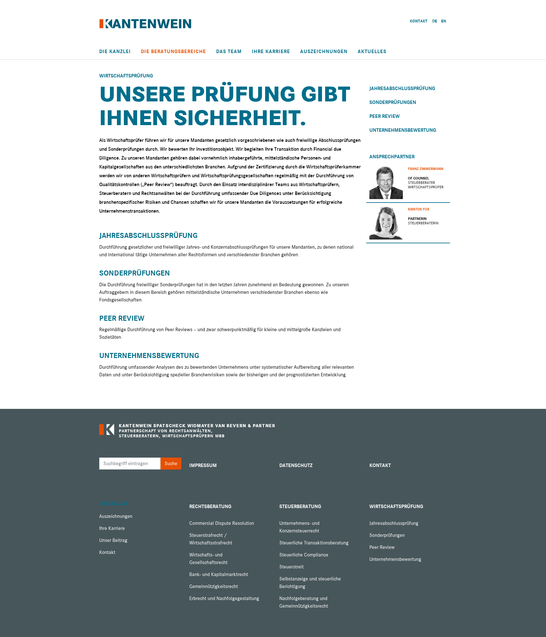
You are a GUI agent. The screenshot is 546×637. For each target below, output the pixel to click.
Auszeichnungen (324, 51)
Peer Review (384, 116)
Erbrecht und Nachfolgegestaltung (224, 598)
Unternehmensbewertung (149, 355)
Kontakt (107, 552)
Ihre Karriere (271, 51)
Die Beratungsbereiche (173, 51)
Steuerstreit (291, 567)
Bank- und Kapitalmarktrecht (218, 574)
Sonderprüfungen (134, 273)
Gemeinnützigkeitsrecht (213, 586)
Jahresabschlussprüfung (148, 235)
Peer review (121, 318)
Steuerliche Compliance (303, 555)
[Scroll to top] (532, 623)
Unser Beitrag (113, 540)
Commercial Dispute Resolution (221, 523)
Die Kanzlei (115, 51)
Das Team (229, 51)
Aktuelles (372, 51)
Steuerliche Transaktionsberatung (314, 543)
